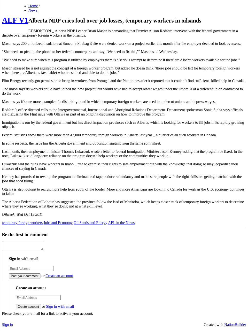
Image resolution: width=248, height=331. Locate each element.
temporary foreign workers (22, 223)
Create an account (59, 276)
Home (33, 6)
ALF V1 (15, 20)
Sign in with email (60, 306)
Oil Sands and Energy (90, 223)
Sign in (7, 325)
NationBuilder (235, 325)
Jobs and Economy (58, 223)
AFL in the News (121, 223)
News (32, 10)
